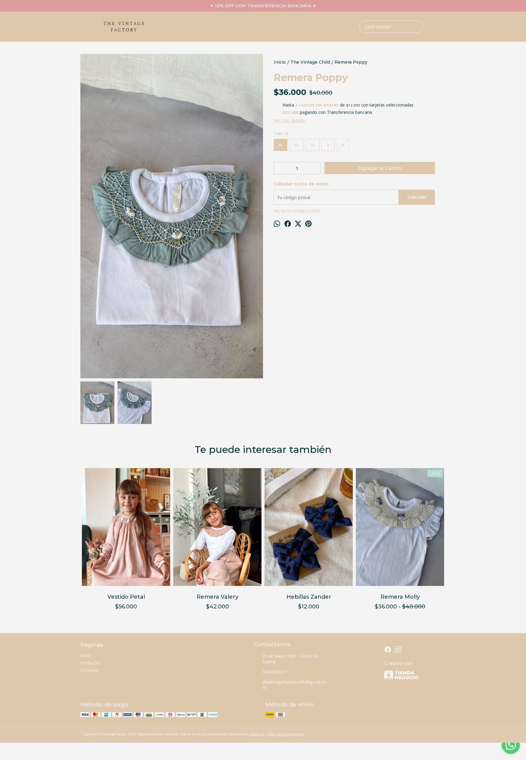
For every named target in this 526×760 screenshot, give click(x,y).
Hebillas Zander (308, 597)
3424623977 (274, 672)
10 (296, 144)
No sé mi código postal (297, 211)
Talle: (281, 133)
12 (312, 144)
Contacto (89, 670)
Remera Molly (400, 597)
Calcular (416, 197)
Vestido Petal (126, 597)
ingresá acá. (257, 734)
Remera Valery (217, 597)
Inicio (85, 655)
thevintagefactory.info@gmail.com (294, 685)
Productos (90, 663)
